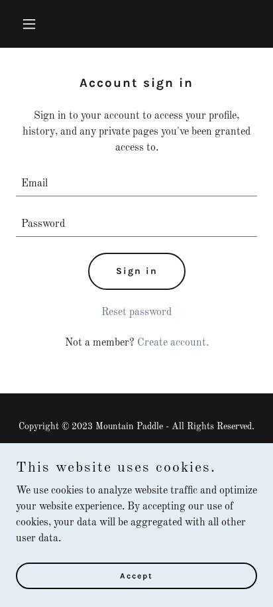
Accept (136, 575)
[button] (34, 24)
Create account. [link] (173, 343)
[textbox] (136, 184)
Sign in (137, 271)
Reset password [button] (136, 312)
